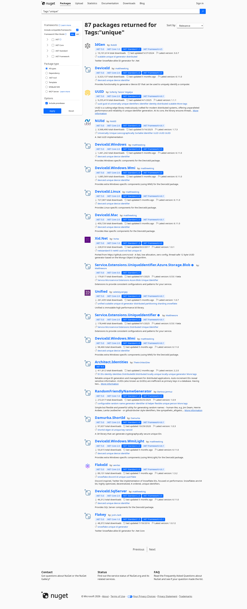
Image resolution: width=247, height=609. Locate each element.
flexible (158, 403)
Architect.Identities (111, 362)
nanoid (128, 429)
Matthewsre (101, 268)
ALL (72, 34)
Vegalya (129, 92)
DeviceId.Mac (106, 214)
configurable (104, 403)
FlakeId (101, 464)
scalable (102, 56)
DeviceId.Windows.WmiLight (119, 441)
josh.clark (116, 514)
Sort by (171, 25)
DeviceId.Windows (110, 144)
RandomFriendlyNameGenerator (123, 391)
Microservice (111, 280)
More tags (182, 103)
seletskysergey (120, 291)
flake (133, 476)
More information (110, 383)
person (173, 403)
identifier (125, 80)
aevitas (116, 465)
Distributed (135, 327)
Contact (47, 572)
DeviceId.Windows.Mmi (115, 338)
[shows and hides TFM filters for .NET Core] (47, 45)
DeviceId (102, 68)
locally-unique (169, 374)
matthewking (121, 68)
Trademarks (185, 596)
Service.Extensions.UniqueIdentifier (125, 314)
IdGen (100, 44)
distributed (131, 56)
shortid (101, 429)
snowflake (172, 303)
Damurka (135, 418)
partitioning (151, 303)
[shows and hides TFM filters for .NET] (47, 39)
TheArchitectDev (142, 362)
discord (112, 476)
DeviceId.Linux (107, 191)
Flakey (100, 514)
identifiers (134, 103)
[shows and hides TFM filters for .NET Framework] (47, 56)
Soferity (114, 92)
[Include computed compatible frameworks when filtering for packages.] (77, 30)
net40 (116, 250)
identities (117, 374)
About (105, 596)
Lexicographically (125, 133)
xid (125, 250)
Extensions (124, 280)
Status (102, 572)
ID (99, 374)
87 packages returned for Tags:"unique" (121, 28)
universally (115, 103)
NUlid (100, 120)
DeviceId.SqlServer (111, 491)
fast (129, 250)
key (123, 429)
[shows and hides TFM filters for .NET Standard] (47, 51)
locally (150, 374)
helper (151, 403)
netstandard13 (105, 250)
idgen (108, 429)
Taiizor (121, 92)
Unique (113, 133)
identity (153, 103)
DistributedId (128, 374)
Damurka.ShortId (110, 417)
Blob (138, 280)
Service (101, 280)
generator (121, 56)
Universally (103, 133)
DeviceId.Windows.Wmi (115, 167)
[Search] (203, 11)
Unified (101, 291)
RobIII (114, 44)
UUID (99, 91)
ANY (77, 34)
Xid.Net (101, 238)
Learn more (66, 25)
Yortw (116, 238)
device (117, 80)
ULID (155, 133)
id (114, 56)
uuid (100, 103)
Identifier (148, 133)
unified (101, 303)
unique (109, 56)
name (122, 403)
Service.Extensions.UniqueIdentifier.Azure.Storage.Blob (142, 264)
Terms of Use (118, 596)
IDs (102, 374)
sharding (162, 303)
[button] (60, 25)
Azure (133, 280)
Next (152, 549)
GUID (168, 133)
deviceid (102, 80)
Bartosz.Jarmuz (164, 391)
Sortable (139, 133)
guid (105, 103)
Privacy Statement (167, 596)
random (115, 403)
